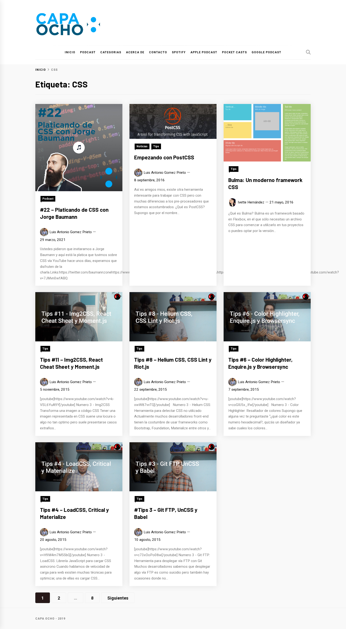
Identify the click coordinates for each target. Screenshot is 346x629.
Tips (156, 146)
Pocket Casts (234, 52)
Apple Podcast (203, 52)
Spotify (179, 52)
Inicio (70, 52)
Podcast (88, 52)
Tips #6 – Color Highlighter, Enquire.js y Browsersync (260, 363)
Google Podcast (266, 52)
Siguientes (117, 598)
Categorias (110, 52)
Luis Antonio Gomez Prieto (70, 232)
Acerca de (135, 52)
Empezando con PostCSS (164, 157)
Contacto (158, 52)
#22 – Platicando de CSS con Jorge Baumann (74, 213)
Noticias (142, 146)
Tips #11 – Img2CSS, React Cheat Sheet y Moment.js (71, 363)
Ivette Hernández (251, 202)
